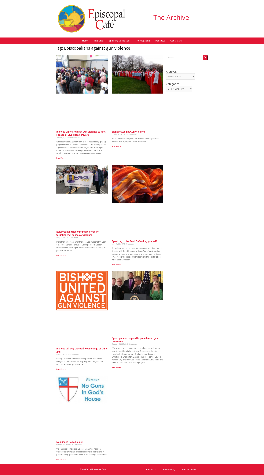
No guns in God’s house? (69, 442)
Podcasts (160, 40)
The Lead (98, 40)
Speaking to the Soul (119, 40)
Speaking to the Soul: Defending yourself (134, 241)
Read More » (61, 158)
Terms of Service (188, 469)
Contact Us (176, 40)
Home (85, 40)
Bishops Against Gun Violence (128, 131)
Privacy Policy (168, 469)
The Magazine (143, 40)
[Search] (205, 57)
